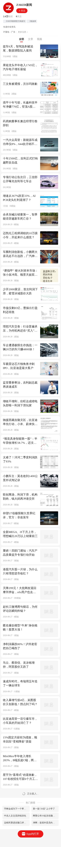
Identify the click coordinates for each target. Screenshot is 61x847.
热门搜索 (30, 802)
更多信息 (22, 32)
